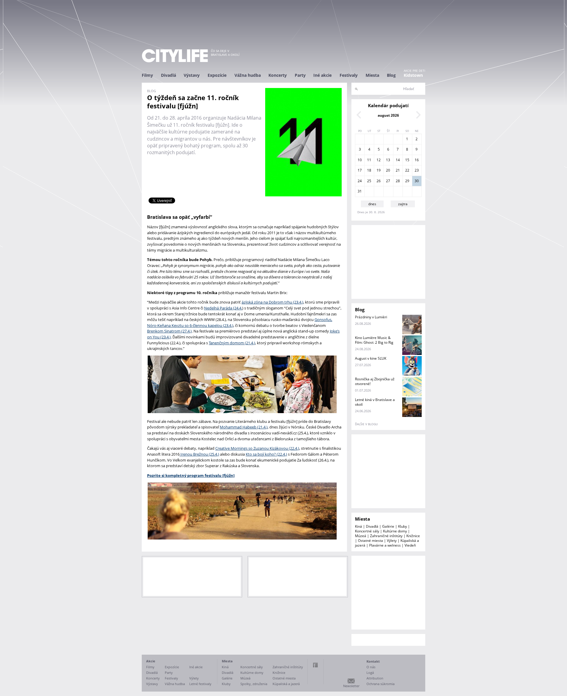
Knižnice (413, 535)
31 (360, 191)
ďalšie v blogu (366, 424)
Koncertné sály (367, 531)
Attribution (374, 678)
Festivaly (349, 75)
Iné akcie (322, 75)
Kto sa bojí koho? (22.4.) (266, 454)
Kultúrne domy (395, 531)
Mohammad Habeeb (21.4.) (244, 427)
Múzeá (360, 535)
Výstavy (192, 75)
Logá (370, 672)
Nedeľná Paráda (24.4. (223, 308)
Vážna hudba (247, 75)
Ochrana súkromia (380, 684)
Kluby (402, 526)
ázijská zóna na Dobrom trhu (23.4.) (272, 302)
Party (300, 75)
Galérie (388, 526)
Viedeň (410, 545)
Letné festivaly (200, 684)
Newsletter (351, 686)
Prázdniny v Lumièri (371, 317)
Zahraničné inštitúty (386, 535)
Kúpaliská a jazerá (286, 684)
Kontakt (373, 661)
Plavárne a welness (385, 545)
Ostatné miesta (370, 540)
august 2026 (388, 115)
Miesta (372, 75)
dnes (372, 203)
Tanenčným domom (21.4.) (232, 342)
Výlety (392, 540)
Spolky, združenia (253, 684)
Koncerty (277, 75)
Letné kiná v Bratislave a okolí (375, 402)
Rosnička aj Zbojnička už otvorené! (375, 381)
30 (417, 180)
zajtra (403, 203)
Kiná (358, 526)
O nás (370, 667)
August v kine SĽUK (370, 358)
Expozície (217, 75)
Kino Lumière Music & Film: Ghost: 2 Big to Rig (374, 340)
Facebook (315, 665)
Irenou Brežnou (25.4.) (199, 454)
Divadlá (168, 75)
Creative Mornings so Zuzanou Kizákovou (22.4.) (257, 448)
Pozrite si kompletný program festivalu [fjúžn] (190, 475)
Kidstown (413, 75)
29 (407, 180)
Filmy (147, 75)
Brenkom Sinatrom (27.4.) (169, 331)
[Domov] (175, 55)
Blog (391, 75)
